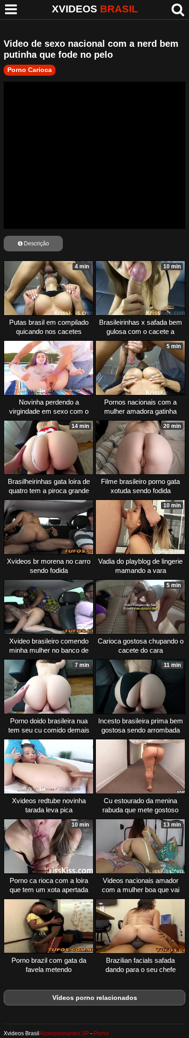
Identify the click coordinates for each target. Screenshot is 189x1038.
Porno (101, 1033)
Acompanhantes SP (64, 1033)
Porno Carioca (29, 69)
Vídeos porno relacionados (94, 997)
